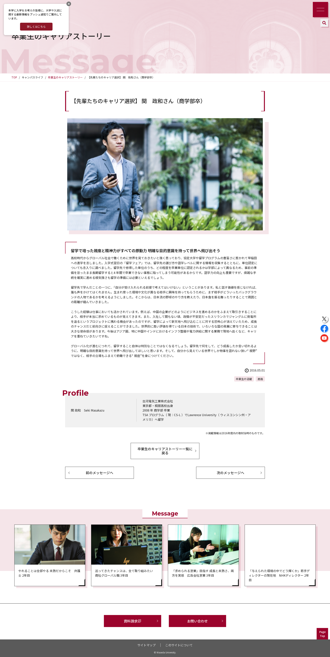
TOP (14, 77)
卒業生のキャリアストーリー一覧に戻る (165, 450)
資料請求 (131, 620)
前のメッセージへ (99, 472)
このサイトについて (179, 645)
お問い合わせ (197, 620)
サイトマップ (146, 645)
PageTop (322, 634)
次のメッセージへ (230, 472)
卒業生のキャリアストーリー (65, 77)
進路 (260, 379)
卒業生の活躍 (244, 379)
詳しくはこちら (36, 26)
